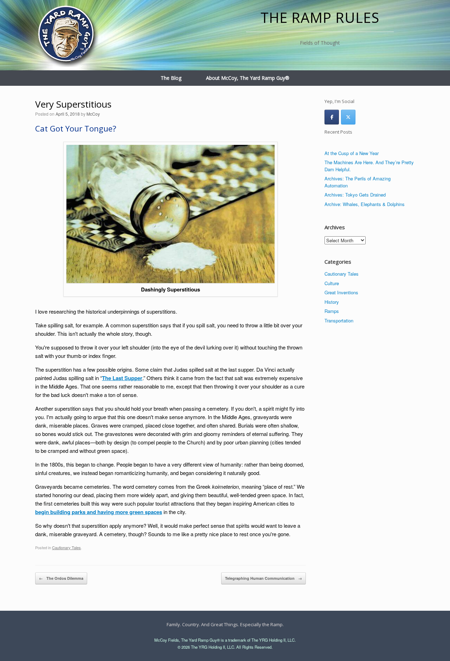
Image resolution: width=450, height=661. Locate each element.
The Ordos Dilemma (61, 578)
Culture (331, 283)
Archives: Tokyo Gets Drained (355, 194)
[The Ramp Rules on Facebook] (331, 117)
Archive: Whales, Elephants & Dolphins (364, 204)
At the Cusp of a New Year (351, 153)
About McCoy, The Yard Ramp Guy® (247, 78)
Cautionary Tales (66, 547)
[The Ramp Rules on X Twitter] (348, 117)
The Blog (171, 78)
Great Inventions (341, 292)
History (331, 302)
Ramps (331, 311)
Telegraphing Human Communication (263, 578)
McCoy (93, 114)
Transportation (338, 320)
